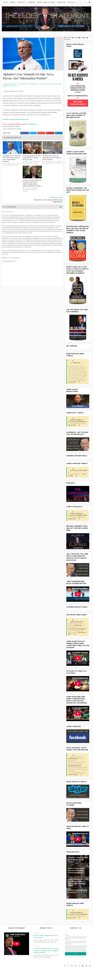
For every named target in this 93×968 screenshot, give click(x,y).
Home (5, 2)
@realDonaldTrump (74, 765)
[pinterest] (89, 965)
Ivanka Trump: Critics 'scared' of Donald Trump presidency (76, 870)
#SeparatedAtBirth (76, 420)
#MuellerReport (73, 758)
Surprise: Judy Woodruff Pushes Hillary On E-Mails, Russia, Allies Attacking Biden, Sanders (32, 183)
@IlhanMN (77, 363)
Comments (13, 85)
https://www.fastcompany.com (19, 119)
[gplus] (72, 965)
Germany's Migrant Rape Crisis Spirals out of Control (78, 859)
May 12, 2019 (72, 425)
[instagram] (75, 965)
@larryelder (78, 625)
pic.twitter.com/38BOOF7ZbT (77, 515)
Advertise (61, 2)
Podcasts (21, 2)
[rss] (79, 965)
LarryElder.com (32, 124)
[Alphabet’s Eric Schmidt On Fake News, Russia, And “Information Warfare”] (28, 53)
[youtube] (86, 965)
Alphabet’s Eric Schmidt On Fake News (41, 84)
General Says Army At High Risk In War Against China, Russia (52, 157)
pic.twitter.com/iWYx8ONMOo (77, 914)
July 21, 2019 (72, 382)
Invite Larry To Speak (46, 2)
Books (12, 2)
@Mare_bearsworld (76, 622)
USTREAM (31, 2)
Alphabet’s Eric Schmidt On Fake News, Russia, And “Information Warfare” (12, 158)
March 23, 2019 (72, 774)
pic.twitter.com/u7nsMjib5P (77, 629)
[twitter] (65, 965)
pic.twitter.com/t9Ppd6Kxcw (77, 421)
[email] (82, 965)
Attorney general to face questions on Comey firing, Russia (32, 157)
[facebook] (68, 965)
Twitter (17, 126)
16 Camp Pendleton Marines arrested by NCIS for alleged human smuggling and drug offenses (46, 950)
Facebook (18, 128)
